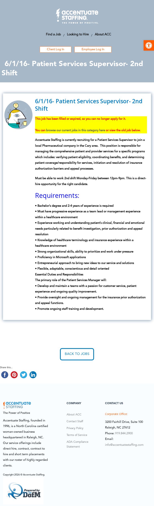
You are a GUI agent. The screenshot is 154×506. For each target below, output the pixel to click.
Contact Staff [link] (75, 421)
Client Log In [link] (55, 49)
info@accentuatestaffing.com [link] (124, 445)
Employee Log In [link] (93, 49)
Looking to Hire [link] (78, 34)
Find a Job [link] (53, 34)
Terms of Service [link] (77, 435)
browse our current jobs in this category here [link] (75, 130)
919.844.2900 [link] (124, 433)
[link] (149, 45)
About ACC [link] (103, 34)
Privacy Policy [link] (75, 428)
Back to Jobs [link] (77, 354)
